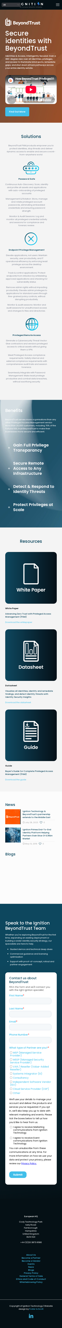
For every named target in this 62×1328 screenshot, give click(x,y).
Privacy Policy (31, 1273)
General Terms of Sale (31, 1276)
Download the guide (15, 779)
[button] (31, 448)
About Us (31, 1254)
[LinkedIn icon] (31, 1316)
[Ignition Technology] (31, 5)
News (31, 1266)
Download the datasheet (18, 702)
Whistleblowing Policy (31, 1282)
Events (31, 1263)
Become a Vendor (31, 1260)
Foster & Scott (36, 1308)
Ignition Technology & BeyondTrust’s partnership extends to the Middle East (36, 814)
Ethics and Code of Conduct (31, 1279)
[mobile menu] (57, 4)
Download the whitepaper (18, 622)
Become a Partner (31, 1257)
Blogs (31, 1270)
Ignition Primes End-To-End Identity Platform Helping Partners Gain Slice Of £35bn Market (37, 834)
